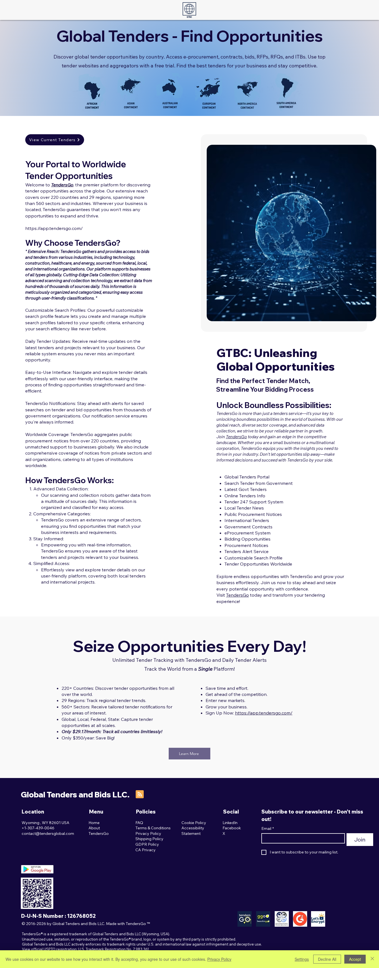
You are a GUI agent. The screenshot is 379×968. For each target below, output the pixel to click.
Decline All (327, 959)
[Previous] (217, 233)
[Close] (372, 959)
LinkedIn (230, 822)
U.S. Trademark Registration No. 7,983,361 (113, 949)
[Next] (364, 233)
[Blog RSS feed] (140, 794)
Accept (355, 959)
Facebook (232, 827)
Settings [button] (302, 959)
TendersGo (236, 436)
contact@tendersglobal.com (48, 833)
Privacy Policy (219, 959)
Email (267, 828)
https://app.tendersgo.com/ (54, 228)
